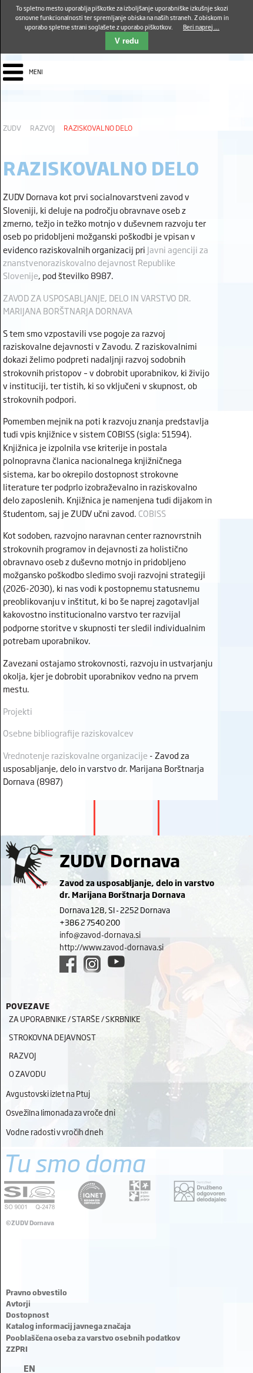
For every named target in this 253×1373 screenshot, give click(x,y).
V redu (127, 41)
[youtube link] (116, 961)
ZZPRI (17, 1349)
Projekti (17, 711)
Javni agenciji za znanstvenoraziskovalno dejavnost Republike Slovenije (105, 262)
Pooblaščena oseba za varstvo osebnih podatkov (93, 1337)
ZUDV (12, 127)
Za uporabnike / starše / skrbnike (75, 1018)
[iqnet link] (92, 1194)
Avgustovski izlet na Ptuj (48, 1093)
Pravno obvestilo (36, 1292)
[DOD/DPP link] (140, 1191)
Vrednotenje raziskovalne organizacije (75, 755)
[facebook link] (67, 964)
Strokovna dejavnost (52, 1037)
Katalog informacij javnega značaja (68, 1326)
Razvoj (42, 127)
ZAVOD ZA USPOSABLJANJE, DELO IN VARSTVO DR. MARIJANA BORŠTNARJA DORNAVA (97, 304)
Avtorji (18, 1303)
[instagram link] (92, 964)
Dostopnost (27, 1314)
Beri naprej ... (201, 26)
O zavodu (27, 1073)
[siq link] (29, 1194)
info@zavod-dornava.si (100, 934)
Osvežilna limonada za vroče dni (60, 1112)
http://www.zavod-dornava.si (111, 947)
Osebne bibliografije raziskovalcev (68, 733)
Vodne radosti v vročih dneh (55, 1131)
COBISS (152, 513)
